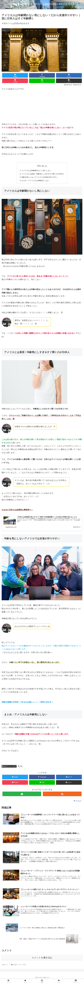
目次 (39, 166)
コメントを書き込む (42, 957)
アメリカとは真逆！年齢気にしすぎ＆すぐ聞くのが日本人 (43, 174)
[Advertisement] (42, 108)
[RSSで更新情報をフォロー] (62, 794)
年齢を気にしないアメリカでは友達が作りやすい (40, 177)
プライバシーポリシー (42, 977)
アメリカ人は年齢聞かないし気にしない (36, 170)
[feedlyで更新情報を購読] (21, 794)
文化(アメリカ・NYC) (10, 766)
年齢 (21, 766)
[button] (77, 489)
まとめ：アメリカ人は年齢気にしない (35, 180)
